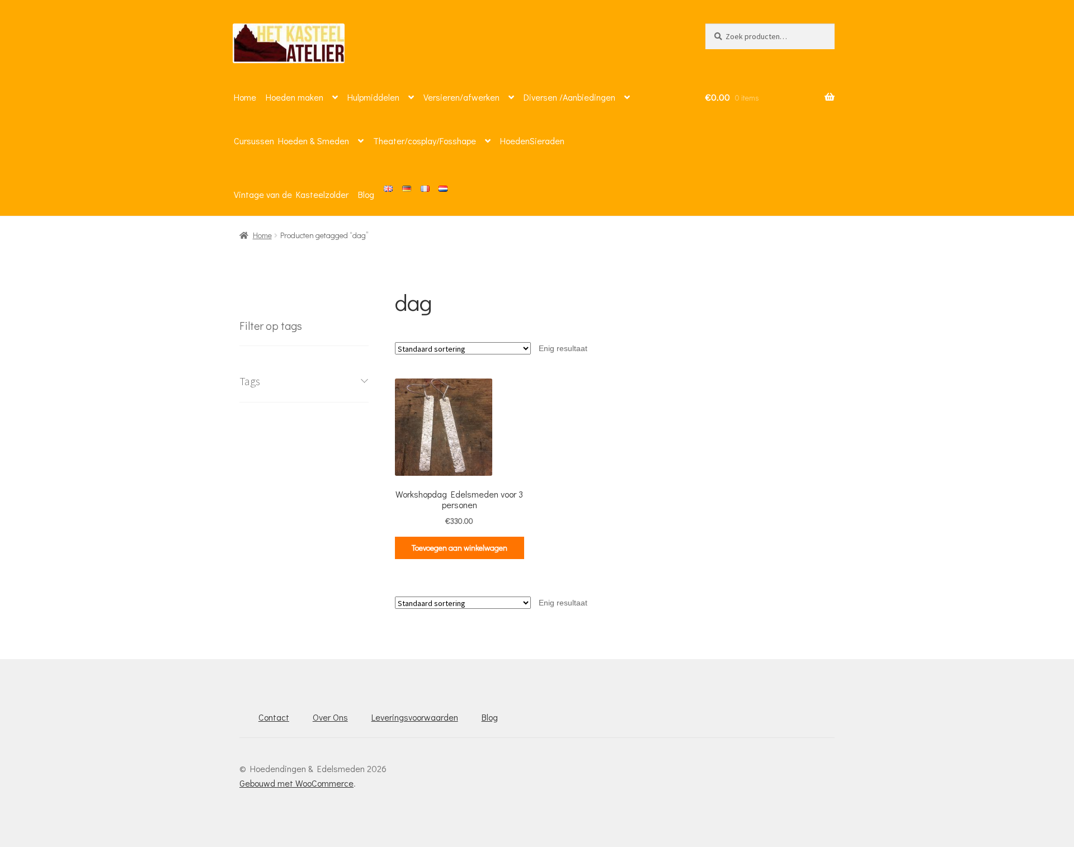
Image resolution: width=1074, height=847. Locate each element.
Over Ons (330, 717)
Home (245, 97)
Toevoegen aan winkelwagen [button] (459, 547)
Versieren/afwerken (461, 97)
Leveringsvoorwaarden (414, 717)
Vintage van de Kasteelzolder (291, 194)
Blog (366, 194)
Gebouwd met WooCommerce (296, 783)
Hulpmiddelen (373, 97)
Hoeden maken (294, 97)
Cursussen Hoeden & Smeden (291, 140)
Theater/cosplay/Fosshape (424, 140)
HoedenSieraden (532, 140)
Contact (273, 717)
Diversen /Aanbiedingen (569, 97)
